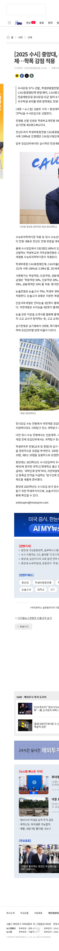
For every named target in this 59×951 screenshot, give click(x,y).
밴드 (32, 76)
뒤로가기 (24, 626)
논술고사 (26, 589)
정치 (50, 23)
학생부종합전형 (43, 582)
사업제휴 (38, 913)
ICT (53, 589)
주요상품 (24, 913)
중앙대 (25, 582)
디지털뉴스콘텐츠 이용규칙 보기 (35, 618)
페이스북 (22, 76)
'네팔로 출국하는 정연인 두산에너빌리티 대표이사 (38, 867)
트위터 (27, 76)
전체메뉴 (9, 22)
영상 (28, 23)
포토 (41, 23)
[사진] (33, 784)
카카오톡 (17, 76)
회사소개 (10, 913)
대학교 (40, 589)
